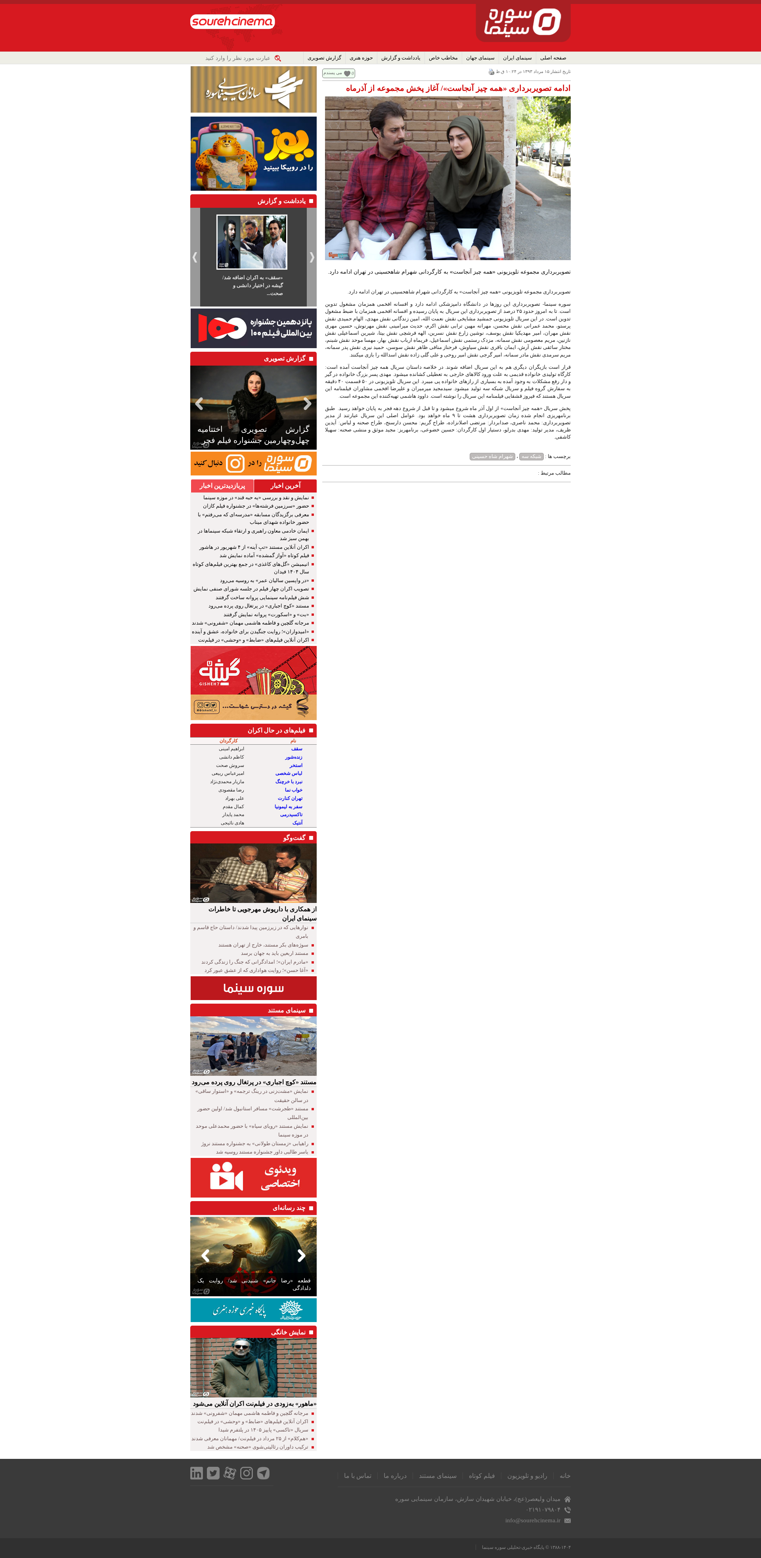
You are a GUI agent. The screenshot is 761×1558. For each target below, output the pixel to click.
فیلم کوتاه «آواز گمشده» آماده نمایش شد (264, 555)
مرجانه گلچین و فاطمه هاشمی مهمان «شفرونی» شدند (250, 623)
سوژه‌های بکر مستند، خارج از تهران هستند (263, 945)
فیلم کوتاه (482, 1475)
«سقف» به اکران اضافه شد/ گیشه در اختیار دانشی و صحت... (252, 285)
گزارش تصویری (324, 58)
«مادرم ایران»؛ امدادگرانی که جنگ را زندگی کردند (254, 962)
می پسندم (332, 72)
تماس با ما (357, 1475)
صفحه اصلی (553, 58)
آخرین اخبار (285, 485)
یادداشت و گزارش (401, 58)
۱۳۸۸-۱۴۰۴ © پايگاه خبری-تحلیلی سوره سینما (526, 1547)
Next (309, 403)
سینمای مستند (438, 1475)
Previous (197, 403)
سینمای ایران (517, 58)
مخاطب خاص (443, 58)
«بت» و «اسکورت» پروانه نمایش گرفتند (266, 614)
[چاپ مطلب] (491, 71)
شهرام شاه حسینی (492, 456)
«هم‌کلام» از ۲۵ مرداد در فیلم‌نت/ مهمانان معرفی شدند (249, 1438)
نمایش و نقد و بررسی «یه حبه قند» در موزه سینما (256, 497)
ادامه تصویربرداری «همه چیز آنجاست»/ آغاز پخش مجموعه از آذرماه (458, 88)
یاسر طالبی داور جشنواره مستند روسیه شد (262, 1152)
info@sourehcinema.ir (532, 1520)
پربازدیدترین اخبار (222, 485)
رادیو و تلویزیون (527, 1475)
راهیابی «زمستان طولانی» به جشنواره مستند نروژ (254, 1143)
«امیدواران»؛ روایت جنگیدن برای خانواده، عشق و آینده (250, 631)
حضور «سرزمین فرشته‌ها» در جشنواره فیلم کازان (256, 506)
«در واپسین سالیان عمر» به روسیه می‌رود (264, 580)
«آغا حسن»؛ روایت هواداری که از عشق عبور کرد (256, 970)
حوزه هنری (361, 58)
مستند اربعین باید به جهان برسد (274, 953)
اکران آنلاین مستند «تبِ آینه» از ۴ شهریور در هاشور (254, 547)
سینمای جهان (480, 58)
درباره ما (395, 1475)
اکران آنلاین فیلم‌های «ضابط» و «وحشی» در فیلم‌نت (253, 640)
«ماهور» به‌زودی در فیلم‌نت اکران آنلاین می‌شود (255, 1403)
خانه (565, 1475)
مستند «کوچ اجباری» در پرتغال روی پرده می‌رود (258, 606)
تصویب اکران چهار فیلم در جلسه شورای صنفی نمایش (251, 589)
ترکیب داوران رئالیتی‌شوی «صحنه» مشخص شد (257, 1447)
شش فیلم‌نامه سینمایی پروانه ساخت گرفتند (262, 597)
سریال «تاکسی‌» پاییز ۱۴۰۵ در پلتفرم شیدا (263, 1430)
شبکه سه (531, 456)
